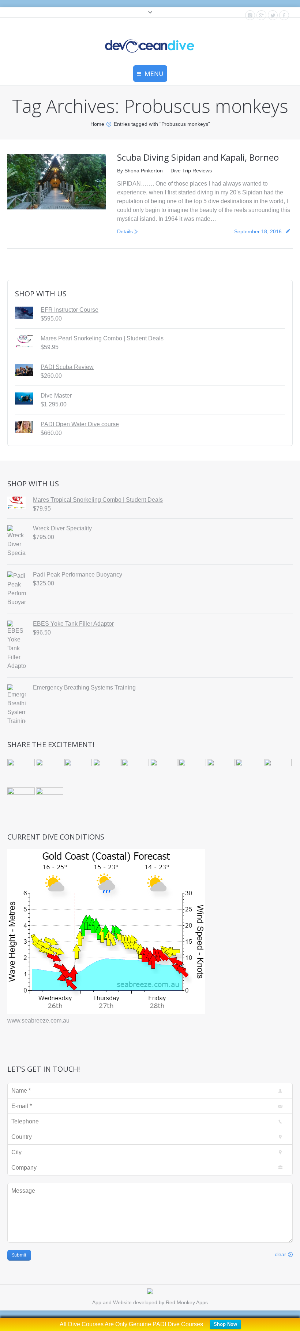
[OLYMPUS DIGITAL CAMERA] (21, 773)
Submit (19, 1255)
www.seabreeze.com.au (38, 1020)
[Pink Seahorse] (250, 773)
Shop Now (225, 1324)
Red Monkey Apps (187, 1302)
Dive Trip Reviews (191, 170)
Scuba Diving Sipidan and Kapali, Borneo (198, 157)
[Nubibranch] (78, 773)
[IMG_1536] (50, 801)
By (140, 170)
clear (280, 1254)
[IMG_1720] (21, 801)
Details (125, 231)
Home (97, 124)
